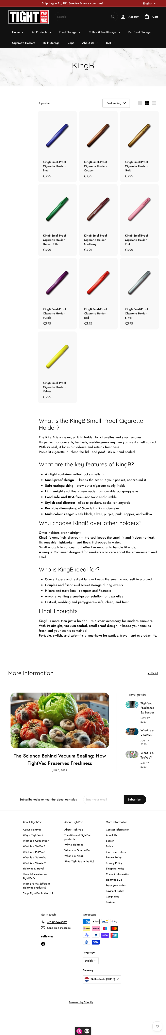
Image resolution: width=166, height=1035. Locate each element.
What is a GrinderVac (77, 850)
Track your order (116, 885)
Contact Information (118, 874)
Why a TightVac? (33, 835)
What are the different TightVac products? (36, 886)
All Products (40, 32)
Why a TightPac (73, 845)
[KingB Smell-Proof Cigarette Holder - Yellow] (57, 367)
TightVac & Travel (33, 868)
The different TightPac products (77, 837)
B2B (109, 43)
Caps (71, 43)
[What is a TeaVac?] (132, 754)
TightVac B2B (114, 880)
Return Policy (114, 857)
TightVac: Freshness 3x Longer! (147, 708)
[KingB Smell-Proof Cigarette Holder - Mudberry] (98, 220)
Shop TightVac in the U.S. (38, 893)
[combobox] (86, 16)
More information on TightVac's (35, 876)
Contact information (117, 830)
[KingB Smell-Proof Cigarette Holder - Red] (98, 293)
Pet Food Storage (139, 32)
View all (153, 673)
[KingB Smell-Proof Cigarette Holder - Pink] (139, 220)
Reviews (110, 902)
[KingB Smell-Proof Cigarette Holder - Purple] (57, 293)
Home (16, 32)
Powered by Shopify (81, 1002)
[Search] (113, 16)
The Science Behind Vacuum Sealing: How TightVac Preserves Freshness (60, 759)
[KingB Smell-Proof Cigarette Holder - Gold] (139, 146)
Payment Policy (115, 891)
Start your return (116, 852)
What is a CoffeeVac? (36, 841)
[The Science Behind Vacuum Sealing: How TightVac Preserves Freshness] (60, 720)
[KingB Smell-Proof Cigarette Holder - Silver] (139, 293)
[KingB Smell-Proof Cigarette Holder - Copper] (98, 146)
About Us (88, 43)
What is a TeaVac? (147, 755)
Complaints (112, 896)
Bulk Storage (51, 43)
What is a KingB (74, 856)
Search (110, 841)
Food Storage (68, 32)
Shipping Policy (115, 868)
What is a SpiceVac (34, 857)
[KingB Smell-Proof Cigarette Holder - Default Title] (57, 220)
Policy (109, 846)
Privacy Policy (114, 863)
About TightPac (73, 830)
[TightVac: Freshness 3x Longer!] (132, 704)
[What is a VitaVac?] (132, 731)
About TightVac (32, 830)
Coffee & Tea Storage (103, 32)
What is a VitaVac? (147, 732)
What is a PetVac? (34, 852)
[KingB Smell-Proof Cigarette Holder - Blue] (57, 146)
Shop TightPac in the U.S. (80, 861)
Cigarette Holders (23, 43)
